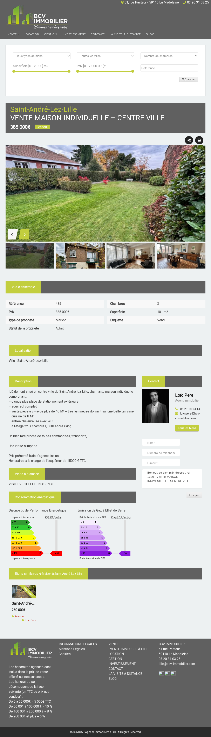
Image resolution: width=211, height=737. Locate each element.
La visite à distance (125, 34)
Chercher (189, 79)
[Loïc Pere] (155, 406)
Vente (12, 34)
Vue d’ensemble (23, 287)
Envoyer (194, 495)
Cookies (65, 654)
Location (31, 34)
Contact (98, 34)
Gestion (50, 34)
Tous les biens (187, 428)
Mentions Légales (72, 649)
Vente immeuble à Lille (129, 649)
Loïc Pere (184, 395)
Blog (150, 34)
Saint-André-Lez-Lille (29, 603)
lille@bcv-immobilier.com (177, 664)
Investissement (74, 34)
